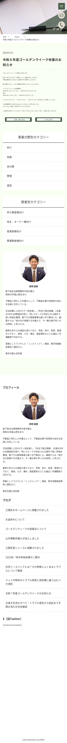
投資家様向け (14, 231)
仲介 (9, 147)
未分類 (10, 166)
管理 (9, 175)
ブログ (17, 37)
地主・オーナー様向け (19, 221)
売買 (9, 157)
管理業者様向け (15, 240)
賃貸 (9, 185)
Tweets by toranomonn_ (13, 625)
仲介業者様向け (15, 212)
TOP (4, 37)
